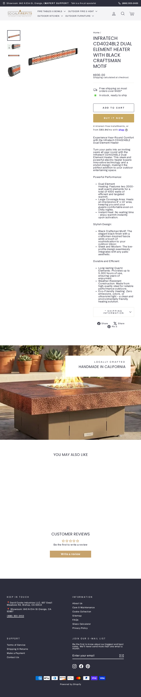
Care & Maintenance (83, 607)
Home (96, 32)
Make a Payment (16, 653)
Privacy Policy (80, 628)
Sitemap (77, 616)
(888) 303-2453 (15, 616)
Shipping (98, 77)
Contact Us (13, 657)
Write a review (70, 554)
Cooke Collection (81, 611)
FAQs (75, 620)
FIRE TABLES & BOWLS (50, 11)
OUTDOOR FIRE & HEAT (81, 11)
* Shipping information (113, 312)
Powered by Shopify (70, 684)
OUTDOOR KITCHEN (48, 16)
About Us (77, 603)
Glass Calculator (81, 624)
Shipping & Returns (17, 649)
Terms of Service (16, 645)
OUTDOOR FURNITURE (78, 16)
